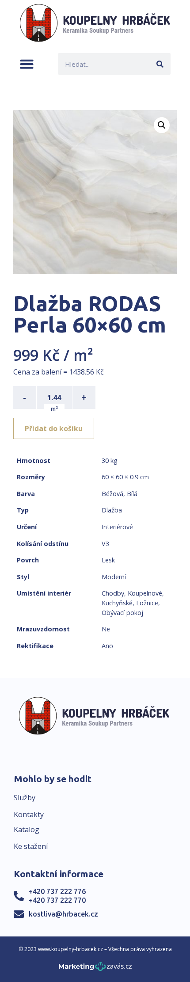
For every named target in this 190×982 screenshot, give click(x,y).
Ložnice (147, 603)
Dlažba (112, 510)
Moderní (114, 577)
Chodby (113, 593)
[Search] (160, 64)
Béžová (112, 493)
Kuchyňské (117, 603)
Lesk (108, 560)
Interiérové (117, 527)
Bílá (132, 493)
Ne (106, 629)
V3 (105, 543)
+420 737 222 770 (57, 900)
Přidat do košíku (54, 428)
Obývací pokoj (122, 612)
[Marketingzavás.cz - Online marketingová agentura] (95, 969)
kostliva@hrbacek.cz (63, 914)
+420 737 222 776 (57, 891)
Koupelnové (145, 593)
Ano (107, 646)
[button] (26, 64)
